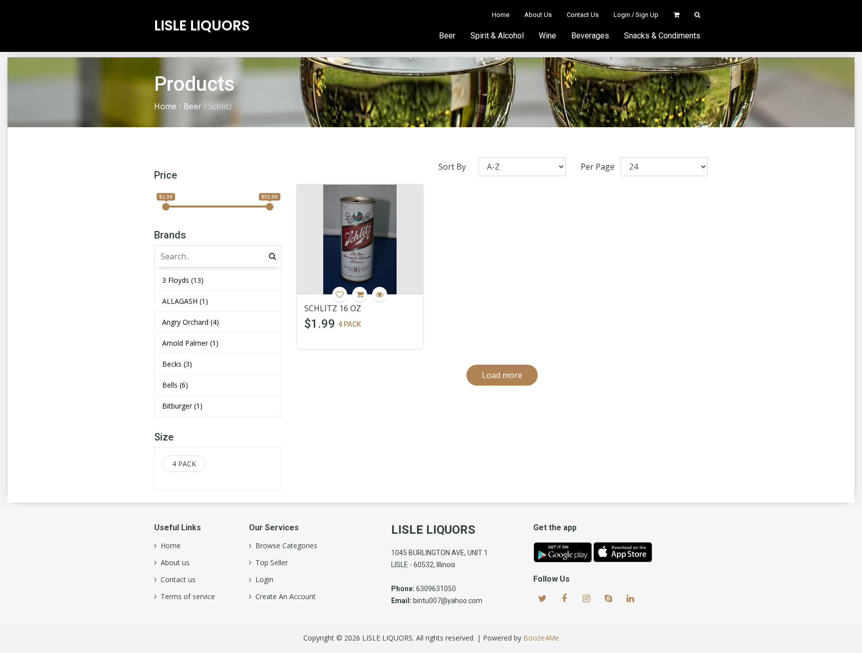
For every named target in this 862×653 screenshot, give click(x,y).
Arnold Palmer (190, 343)
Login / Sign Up (636, 14)
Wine (547, 35)
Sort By (452, 166)
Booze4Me (541, 638)
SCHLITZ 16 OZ (332, 308)
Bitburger (182, 406)
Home (500, 14)
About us (173, 562)
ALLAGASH (185, 301)
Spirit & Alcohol (497, 35)
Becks (177, 364)
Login (262, 579)
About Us (538, 14)
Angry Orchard (190, 322)
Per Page (598, 166)
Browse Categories (284, 545)
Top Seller (269, 562)
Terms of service (186, 596)
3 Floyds (183, 280)
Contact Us (583, 14)
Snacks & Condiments (662, 35)
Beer (447, 35)
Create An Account (283, 596)
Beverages (590, 35)
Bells (175, 385)
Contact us (176, 579)
